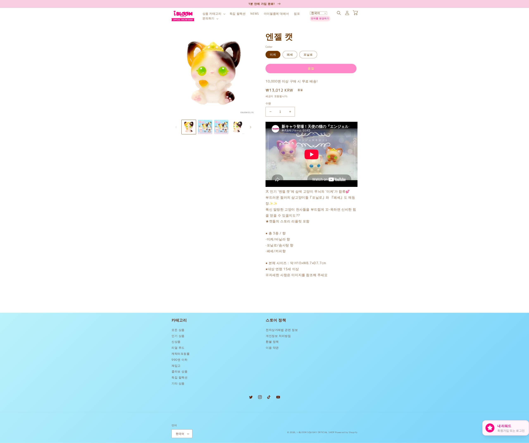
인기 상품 (178, 336)
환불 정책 (272, 342)
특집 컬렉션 (180, 377)
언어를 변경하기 (320, 18)
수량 (268, 103)
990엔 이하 (179, 360)
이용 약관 (272, 348)
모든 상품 (178, 331)
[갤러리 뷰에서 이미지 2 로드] (205, 127)
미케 (273, 54)
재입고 (176, 366)
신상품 (176, 342)
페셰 (290, 54)
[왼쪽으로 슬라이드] (176, 127)
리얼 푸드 (178, 348)
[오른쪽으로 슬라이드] (250, 127)
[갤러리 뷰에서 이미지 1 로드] (189, 127)
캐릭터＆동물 (181, 354)
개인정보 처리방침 (278, 336)
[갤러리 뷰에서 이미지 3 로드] (221, 127)
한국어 (180, 434)
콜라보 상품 (180, 371)
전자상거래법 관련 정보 (282, 331)
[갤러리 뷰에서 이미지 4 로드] (237, 127)
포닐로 (308, 54)
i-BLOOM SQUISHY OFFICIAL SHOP (315, 432)
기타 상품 (178, 383)
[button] (213, 13)
